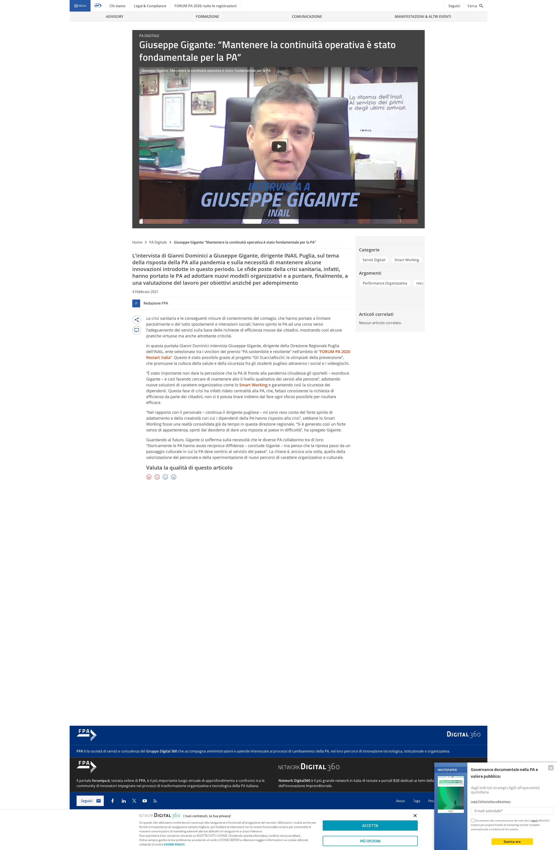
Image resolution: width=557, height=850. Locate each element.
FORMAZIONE (207, 16)
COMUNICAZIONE (307, 16)
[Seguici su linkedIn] (123, 800)
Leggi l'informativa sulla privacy (490, 801)
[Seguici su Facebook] (112, 800)
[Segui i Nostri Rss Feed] (155, 800)
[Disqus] (278, 546)
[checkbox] (472, 821)
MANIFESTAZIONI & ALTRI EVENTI (423, 16)
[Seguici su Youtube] (144, 800)
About (401, 800)
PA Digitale (158, 242)
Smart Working (253, 384)
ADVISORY (114, 16)
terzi (534, 820)
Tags (417, 800)
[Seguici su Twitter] (134, 800)
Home (137, 242)
